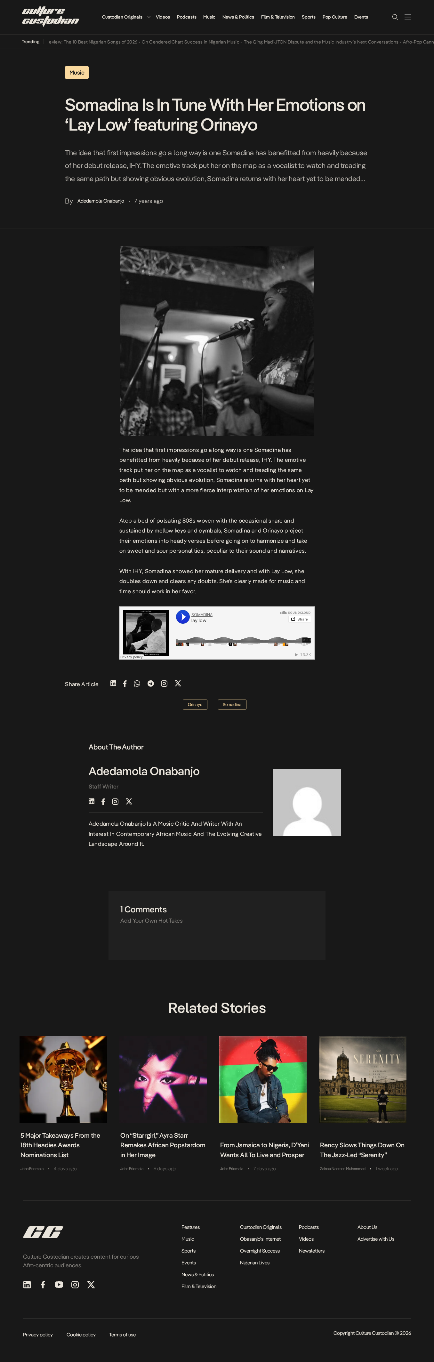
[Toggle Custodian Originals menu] (149, 16)
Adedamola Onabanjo (100, 201)
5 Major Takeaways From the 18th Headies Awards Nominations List (60, 1145)
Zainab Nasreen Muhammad (343, 1168)
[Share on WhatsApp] (137, 684)
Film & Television (278, 17)
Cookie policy (81, 1335)
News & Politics (238, 17)
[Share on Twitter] (178, 684)
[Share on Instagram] (164, 684)
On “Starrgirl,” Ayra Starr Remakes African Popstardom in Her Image (162, 1145)
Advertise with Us (376, 1239)
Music (209, 17)
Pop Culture (335, 17)
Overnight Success (260, 1251)
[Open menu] (407, 16)
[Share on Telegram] (151, 684)
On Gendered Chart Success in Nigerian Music (176, 41)
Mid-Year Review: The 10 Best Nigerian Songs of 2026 (68, 41)
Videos (163, 17)
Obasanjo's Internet (260, 1239)
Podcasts (187, 17)
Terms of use (122, 1335)
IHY (266, 459)
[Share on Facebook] (125, 684)
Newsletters (312, 1251)
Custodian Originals (122, 17)
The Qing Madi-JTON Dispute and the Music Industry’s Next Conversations (306, 41)
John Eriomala (32, 1168)
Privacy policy (38, 1335)
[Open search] (394, 16)
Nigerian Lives (254, 1263)
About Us (367, 1227)
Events (361, 17)
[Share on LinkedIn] (113, 684)
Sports (309, 17)
